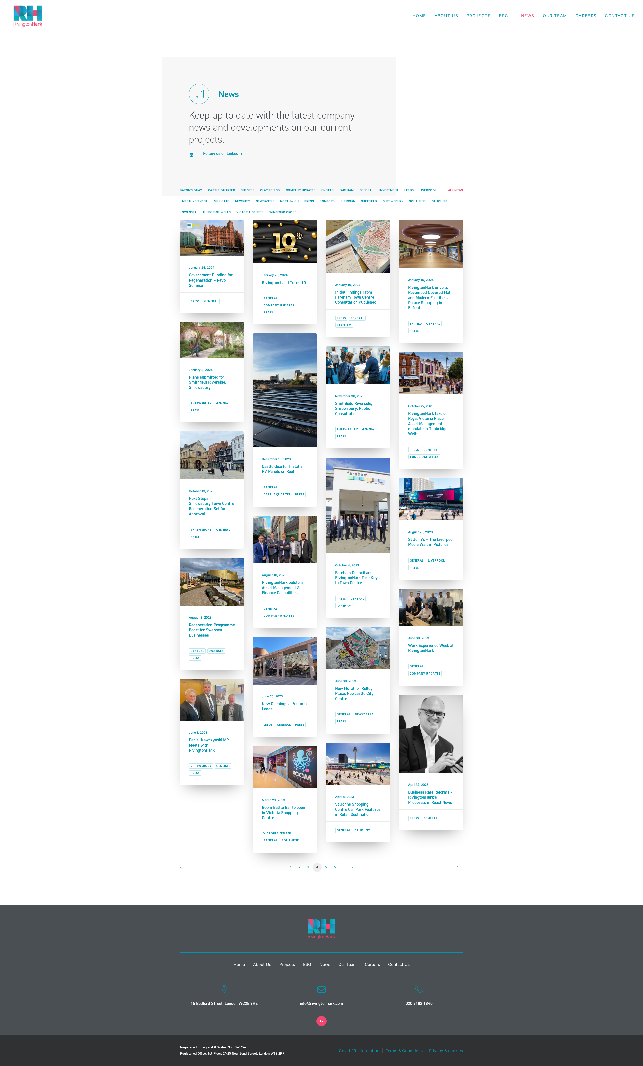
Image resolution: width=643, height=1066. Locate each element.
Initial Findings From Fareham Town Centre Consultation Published (356, 297)
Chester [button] (247, 190)
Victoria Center (277, 833)
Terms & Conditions (404, 1050)
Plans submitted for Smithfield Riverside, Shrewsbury (207, 382)
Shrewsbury (201, 403)
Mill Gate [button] (221, 201)
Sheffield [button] (369, 201)
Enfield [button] (328, 190)
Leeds (268, 724)
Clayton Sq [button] (270, 190)
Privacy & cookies (446, 1050)
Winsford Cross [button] (282, 212)
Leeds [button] (409, 190)
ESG (503, 15)
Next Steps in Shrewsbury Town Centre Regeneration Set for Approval (211, 506)
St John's (363, 830)
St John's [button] (439, 201)
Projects (479, 15)
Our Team (555, 15)
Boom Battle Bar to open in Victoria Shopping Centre (283, 812)
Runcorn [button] (348, 201)
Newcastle (364, 714)
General (211, 301)
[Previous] (186, 869)
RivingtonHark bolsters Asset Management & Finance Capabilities (282, 587)
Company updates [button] (301, 190)
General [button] (366, 190)
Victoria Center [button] (249, 212)
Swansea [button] (189, 212)
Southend (290, 840)
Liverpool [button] (428, 190)
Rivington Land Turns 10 (284, 282)
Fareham (344, 325)
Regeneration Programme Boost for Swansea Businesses (212, 630)
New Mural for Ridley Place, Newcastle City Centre (354, 693)
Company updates (278, 305)
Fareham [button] (347, 190)
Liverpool (436, 560)
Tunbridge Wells (424, 457)
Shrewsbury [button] (393, 201)
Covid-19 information (359, 1050)
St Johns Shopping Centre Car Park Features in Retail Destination (358, 809)
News (527, 15)
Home (419, 15)
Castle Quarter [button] (221, 190)
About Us (446, 15)
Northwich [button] (289, 201)
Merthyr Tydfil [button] (195, 201)
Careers (586, 15)
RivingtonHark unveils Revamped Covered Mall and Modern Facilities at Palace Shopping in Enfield (430, 298)
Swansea (216, 651)
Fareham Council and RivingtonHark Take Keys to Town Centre (357, 578)
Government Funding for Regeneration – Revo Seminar (211, 280)
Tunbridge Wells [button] (217, 212)
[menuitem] (421, 15)
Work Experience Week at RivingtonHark (431, 648)
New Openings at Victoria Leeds (284, 706)
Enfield (416, 323)
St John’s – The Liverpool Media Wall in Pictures (431, 542)
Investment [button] (389, 190)
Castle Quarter (277, 494)
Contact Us (620, 15)
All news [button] (455, 190)
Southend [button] (417, 201)
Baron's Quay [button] (191, 190)
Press (195, 301)
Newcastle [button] (265, 201)
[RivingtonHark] (28, 15)
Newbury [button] (242, 201)
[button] (191, 155)
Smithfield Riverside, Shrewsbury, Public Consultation (353, 408)
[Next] (456, 869)
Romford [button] (327, 201)
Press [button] (309, 201)
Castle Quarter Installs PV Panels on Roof (282, 469)
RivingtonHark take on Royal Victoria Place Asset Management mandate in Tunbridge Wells (428, 424)
